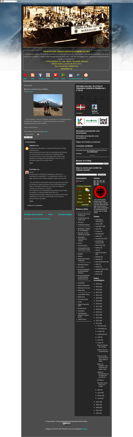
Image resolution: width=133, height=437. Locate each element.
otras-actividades (100, 262)
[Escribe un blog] (26, 137)
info (96, 250)
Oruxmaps (81, 311)
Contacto (79, 79)
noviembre (101, 328)
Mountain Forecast (84, 288)
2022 (97, 292)
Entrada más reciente (33, 214)
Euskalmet (81, 283)
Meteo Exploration (83, 285)
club (96, 229)
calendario (98, 226)
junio (99, 340)
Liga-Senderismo (100, 252)
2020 (97, 298)
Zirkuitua (80, 222)
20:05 (31, 201)
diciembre (101, 326)
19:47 (31, 163)
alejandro (32, 145)
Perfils (80, 302)
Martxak (98, 257)
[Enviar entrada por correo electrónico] (38, 134)
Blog (24, 79)
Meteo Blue (81, 290)
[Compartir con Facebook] (30, 137)
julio (99, 337)
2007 (97, 410)
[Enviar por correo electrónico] (25, 137)
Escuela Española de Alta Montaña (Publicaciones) (84, 277)
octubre (100, 331)
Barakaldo (88, 186)
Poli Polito (32, 169)
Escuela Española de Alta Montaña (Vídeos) (84, 271)
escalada (98, 233)
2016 (97, 309)
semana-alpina (100, 269)
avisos (97, 224)
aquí (46, 131)
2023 (97, 289)
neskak (97, 259)
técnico (97, 274)
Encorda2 (81, 267)
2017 (97, 306)
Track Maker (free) (83, 294)
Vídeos (56, 79)
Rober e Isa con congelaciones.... (102, 351)
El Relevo (100, 380)
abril (99, 390)
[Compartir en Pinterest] (32, 137)
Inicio (50, 214)
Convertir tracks (83, 299)
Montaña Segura (83, 264)
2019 (97, 301)
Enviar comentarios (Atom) (41, 219)
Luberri (80, 243)
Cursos (97, 231)
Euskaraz (79, 113)
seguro (97, 266)
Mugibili (80, 254)
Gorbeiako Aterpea (84, 225)
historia (97, 248)
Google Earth (82, 308)
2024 (97, 286)
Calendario (72, 79)
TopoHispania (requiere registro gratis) (83, 315)
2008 (97, 407)
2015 (97, 312)
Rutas (63, 79)
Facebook (42, 79)
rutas (97, 264)
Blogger (84, 429)
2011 (97, 323)
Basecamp (81, 297)
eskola (97, 236)
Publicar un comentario (35, 205)
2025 (97, 284)
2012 (97, 320)
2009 (97, 404)
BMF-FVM (95, 113)
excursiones (99, 238)
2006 (97, 413)
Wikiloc (80, 256)
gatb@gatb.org (66, 69)
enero (100, 398)
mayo (99, 342)
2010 (97, 402)
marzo (100, 393)
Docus (86, 79)
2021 (97, 295)
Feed (32, 79)
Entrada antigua (65, 214)
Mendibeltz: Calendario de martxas (82, 238)
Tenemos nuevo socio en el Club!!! (102, 384)
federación (98, 245)
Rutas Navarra (82, 245)
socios (31, 91)
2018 (97, 303)
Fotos (48, 79)
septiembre (101, 334)
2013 (97, 318)
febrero (100, 395)
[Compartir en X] (28, 137)
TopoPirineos (82, 319)
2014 (97, 315)
